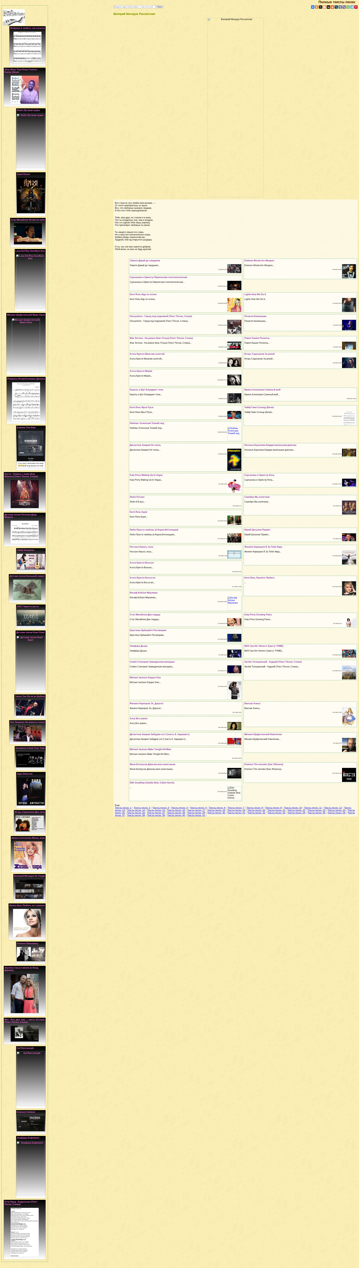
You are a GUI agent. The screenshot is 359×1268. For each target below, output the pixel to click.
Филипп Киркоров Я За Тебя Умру (263, 547)
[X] (320, 7)
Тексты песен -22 (296, 810)
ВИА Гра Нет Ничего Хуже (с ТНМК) (263, 646)
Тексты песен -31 (236, 813)
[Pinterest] (356, 7)
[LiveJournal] (336, 7)
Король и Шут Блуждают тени (146, 390)
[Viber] (344, 7)
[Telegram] (352, 7)
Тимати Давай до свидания (145, 260)
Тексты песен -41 (196, 815)
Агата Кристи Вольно (142, 563)
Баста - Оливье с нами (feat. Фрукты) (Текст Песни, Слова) (21, 475)
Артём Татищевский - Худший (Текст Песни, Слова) (273, 662)
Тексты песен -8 (254, 808)
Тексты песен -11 (313, 808)
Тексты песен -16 (176, 810)
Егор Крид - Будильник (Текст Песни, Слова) (21, 1203)
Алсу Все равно (139, 718)
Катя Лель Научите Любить (259, 578)
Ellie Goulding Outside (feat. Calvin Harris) (152, 782)
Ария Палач (23, 174)
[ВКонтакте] (312, 7)
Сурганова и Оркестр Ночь (259, 475)
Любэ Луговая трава (28, 110)
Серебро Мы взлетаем (257, 497)
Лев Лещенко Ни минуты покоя (27, 722)
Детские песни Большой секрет (27, 576)
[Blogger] (324, 7)
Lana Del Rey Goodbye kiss (30, 251)
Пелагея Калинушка (255, 316)
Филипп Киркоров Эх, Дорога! (146, 703)
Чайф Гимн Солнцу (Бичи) (259, 407)
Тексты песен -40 (176, 815)
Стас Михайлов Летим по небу (28, 220)
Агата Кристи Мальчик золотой (147, 354)
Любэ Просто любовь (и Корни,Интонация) (154, 530)
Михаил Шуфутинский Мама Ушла (26, 315)
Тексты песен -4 (179, 808)
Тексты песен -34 (296, 813)
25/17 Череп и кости (28, 606)
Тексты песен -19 (236, 810)
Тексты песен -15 (156, 810)
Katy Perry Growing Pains (258, 614)
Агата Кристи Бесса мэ (142, 578)
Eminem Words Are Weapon (259, 260)
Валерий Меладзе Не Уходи (29, 876)
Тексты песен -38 (136, 815)
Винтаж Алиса (252, 703)
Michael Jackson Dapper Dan (145, 677)
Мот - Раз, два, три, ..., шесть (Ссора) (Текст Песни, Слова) (24, 1020)
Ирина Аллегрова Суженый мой (262, 390)
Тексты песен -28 (176, 813)
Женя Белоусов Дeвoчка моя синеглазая (152, 764)
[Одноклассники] (316, 7)
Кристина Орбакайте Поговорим (148, 630)
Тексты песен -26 (136, 813)
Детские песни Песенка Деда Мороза (20, 515)
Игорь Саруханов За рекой (259, 354)
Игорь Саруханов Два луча (30, 812)
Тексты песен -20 (256, 810)
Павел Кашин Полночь (257, 338)
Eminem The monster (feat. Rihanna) (263, 764)
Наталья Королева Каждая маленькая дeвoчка (270, 445)
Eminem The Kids (26, 427)
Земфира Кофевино (28, 1138)
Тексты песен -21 (276, 810)
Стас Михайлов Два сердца (145, 614)
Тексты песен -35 (316, 813)
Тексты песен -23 (316, 810)
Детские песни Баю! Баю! (30, 632)
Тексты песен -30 (216, 813)
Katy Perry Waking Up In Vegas (146, 475)
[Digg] (328, 7)
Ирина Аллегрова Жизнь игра (28, 838)
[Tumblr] (340, 7)
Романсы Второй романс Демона (26, 379)
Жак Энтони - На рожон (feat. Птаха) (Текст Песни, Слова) (161, 338)
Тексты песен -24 (336, 810)
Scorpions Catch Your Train (30, 748)
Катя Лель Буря (138, 512)
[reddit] (332, 7)
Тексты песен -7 (236, 808)
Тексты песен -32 (256, 813)
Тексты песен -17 (196, 810)
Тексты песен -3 (160, 808)
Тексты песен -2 (142, 808)
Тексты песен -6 (217, 808)
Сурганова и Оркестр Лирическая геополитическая (158, 277)
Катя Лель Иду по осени (143, 294)
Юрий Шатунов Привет (257, 530)
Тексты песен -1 (123, 808)
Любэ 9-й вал (137, 497)
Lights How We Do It (255, 294)
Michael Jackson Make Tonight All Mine (150, 749)
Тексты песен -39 (156, 815)
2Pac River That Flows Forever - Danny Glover (21, 70)
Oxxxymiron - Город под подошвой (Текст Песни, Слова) (161, 316)
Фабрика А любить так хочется (27, 28)
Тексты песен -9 (273, 808)
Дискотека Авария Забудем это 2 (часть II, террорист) (159, 734)
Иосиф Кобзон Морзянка (143, 593)
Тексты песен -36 (336, 813)
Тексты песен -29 (196, 813)
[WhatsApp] (348, 7)
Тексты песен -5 (198, 808)
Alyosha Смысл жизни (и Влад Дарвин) (21, 969)
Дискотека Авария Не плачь (145, 445)
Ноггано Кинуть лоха (141, 547)
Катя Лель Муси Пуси (141, 407)
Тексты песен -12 (333, 808)
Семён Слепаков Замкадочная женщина (152, 662)
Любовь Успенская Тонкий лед (147, 423)
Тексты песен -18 (216, 810)
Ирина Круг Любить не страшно (27, 905)
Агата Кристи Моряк (141, 371)
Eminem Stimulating (27, 943)
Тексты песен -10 (293, 808)
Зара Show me (25, 774)
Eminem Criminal (26, 1112)
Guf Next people (25, 1048)
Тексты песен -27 (156, 813)
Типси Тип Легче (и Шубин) (30, 696)
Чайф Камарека (25, 550)
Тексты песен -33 (276, 813)
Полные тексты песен (338, 2)
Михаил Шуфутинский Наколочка (263, 734)
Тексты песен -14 (136, 810)
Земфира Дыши (138, 646)
